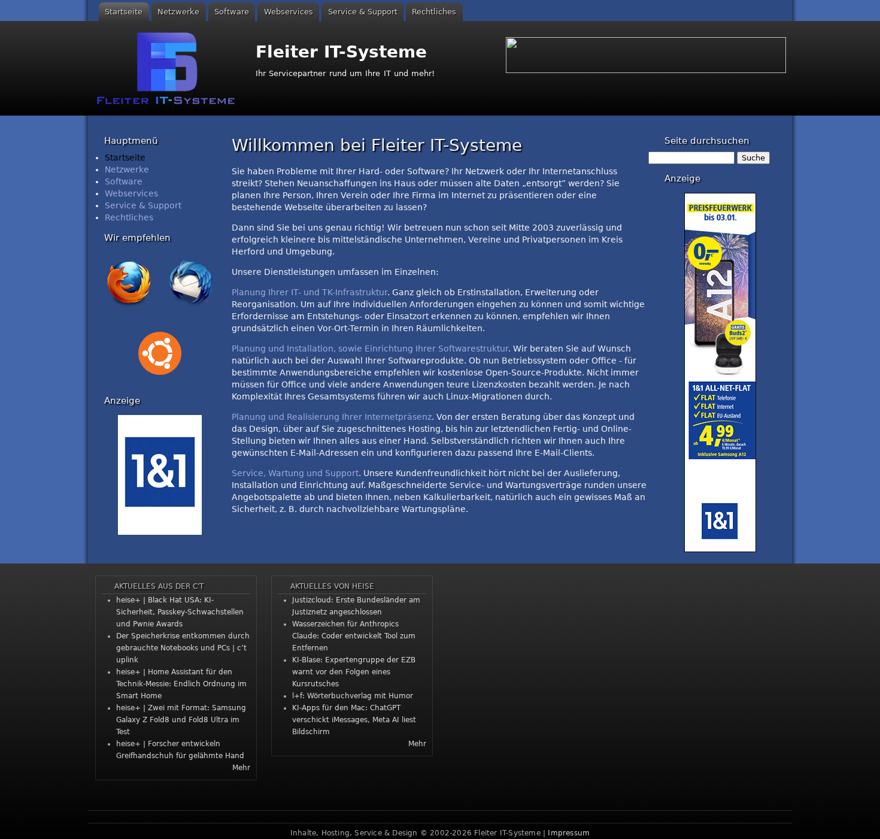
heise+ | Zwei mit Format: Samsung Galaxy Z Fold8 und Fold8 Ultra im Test (181, 720)
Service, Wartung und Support (295, 473)
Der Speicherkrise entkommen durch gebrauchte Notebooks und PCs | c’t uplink (183, 648)
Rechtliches (434, 11)
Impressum (569, 833)
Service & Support (362, 11)
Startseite (123, 11)
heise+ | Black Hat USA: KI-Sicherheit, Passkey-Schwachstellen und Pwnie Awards (180, 612)
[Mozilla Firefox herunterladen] (129, 309)
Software (231, 11)
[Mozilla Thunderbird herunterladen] (191, 309)
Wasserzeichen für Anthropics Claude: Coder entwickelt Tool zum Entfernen (353, 636)
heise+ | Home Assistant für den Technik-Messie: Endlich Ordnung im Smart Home (181, 684)
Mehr (241, 768)
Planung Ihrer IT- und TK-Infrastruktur (309, 292)
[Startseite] (167, 68)
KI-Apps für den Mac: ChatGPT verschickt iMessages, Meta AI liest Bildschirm (354, 720)
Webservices (288, 11)
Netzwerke (178, 11)
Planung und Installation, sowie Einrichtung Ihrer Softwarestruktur (370, 348)
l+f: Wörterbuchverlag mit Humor (352, 696)
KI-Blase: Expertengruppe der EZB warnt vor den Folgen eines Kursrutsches (353, 672)
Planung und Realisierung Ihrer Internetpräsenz (332, 417)
